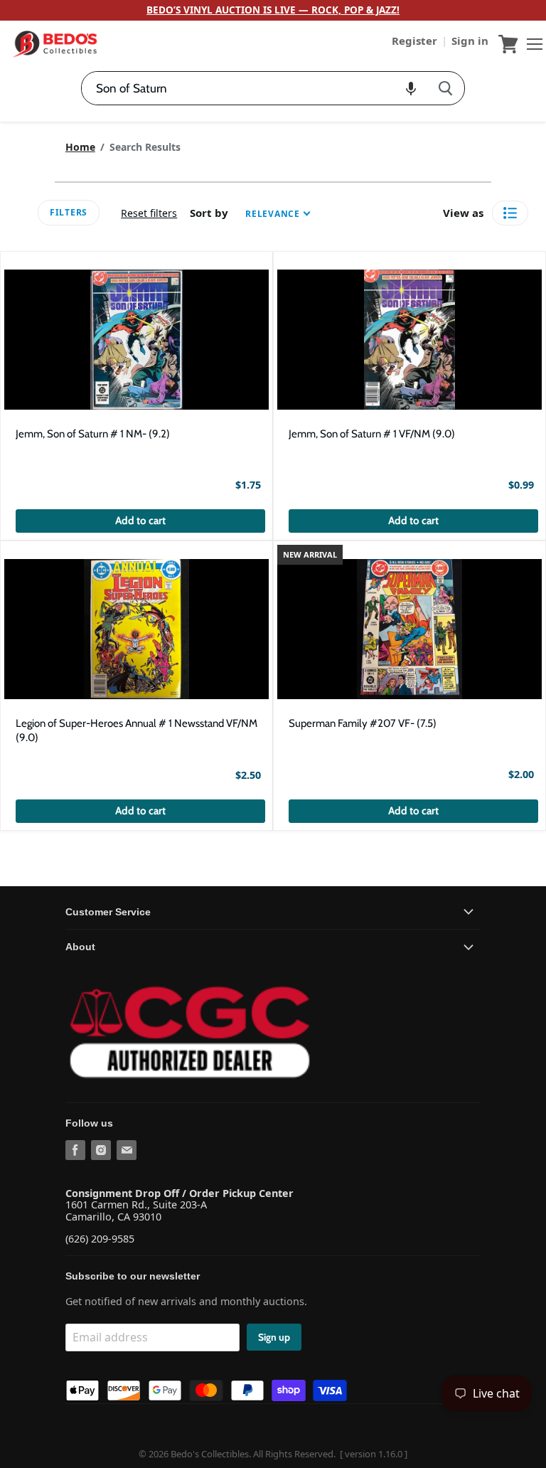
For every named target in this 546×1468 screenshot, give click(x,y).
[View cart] (508, 44)
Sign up (274, 1337)
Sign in (469, 40)
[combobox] (254, 88)
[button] (411, 88)
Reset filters (149, 213)
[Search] (445, 88)
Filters (68, 212)
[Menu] (531, 44)
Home (80, 147)
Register (416, 40)
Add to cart (140, 520)
